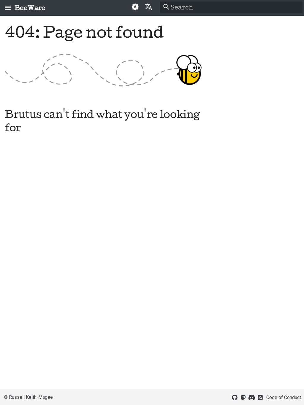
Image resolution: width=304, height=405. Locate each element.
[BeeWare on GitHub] (235, 397)
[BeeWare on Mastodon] (243, 397)
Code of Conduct (283, 397)
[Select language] (148, 6)
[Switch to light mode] (135, 8)
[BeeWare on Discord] (252, 397)
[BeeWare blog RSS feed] (260, 397)
